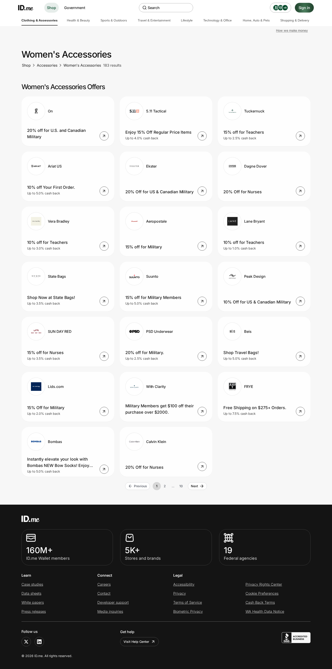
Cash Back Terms (260, 602)
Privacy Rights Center (263, 584)
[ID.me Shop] (28, 7)
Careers (104, 584)
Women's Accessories (82, 65)
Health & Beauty (78, 20)
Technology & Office (217, 20)
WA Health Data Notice (264, 611)
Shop (51, 7)
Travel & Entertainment (154, 20)
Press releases (33, 611)
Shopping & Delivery (294, 20)
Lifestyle (187, 20)
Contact (103, 593)
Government (74, 7)
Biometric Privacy (188, 611)
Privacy (179, 593)
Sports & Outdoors (114, 20)
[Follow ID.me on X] (26, 641)
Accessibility (183, 584)
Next (194, 486)
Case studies (32, 584)
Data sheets (31, 593)
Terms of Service (187, 602)
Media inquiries (110, 611)
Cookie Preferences (261, 593)
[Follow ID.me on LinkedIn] (39, 641)
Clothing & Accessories (39, 20)
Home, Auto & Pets (256, 20)
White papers (32, 602)
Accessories (47, 65)
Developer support (113, 602)
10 (181, 486)
